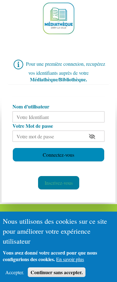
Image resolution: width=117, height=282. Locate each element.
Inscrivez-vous (59, 182)
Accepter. (14, 272)
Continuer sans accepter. (57, 272)
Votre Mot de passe (32, 125)
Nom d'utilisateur (30, 106)
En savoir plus (70, 259)
